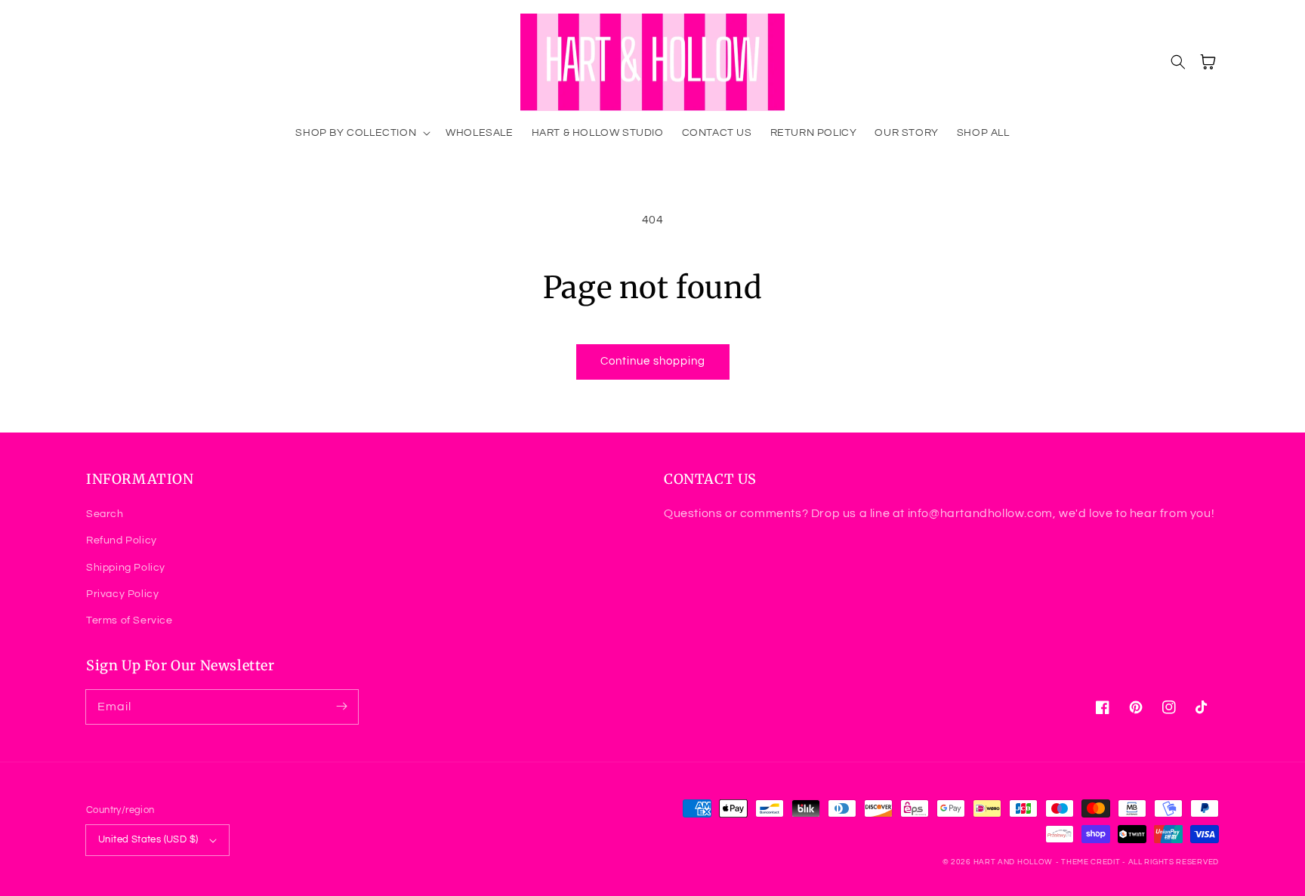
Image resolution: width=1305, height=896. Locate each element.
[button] (361, 133)
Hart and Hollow (1013, 862)
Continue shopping (652, 361)
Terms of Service (129, 620)
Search (105, 514)
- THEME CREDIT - (1092, 862)
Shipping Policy (125, 567)
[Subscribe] (341, 706)
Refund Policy (121, 540)
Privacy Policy (122, 594)
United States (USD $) (148, 839)
